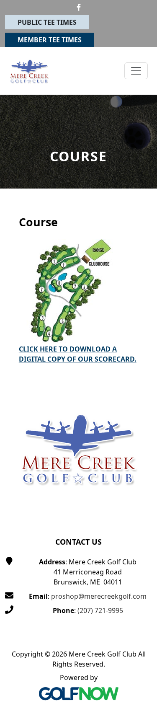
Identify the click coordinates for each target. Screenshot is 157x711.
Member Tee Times (50, 39)
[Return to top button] (141, 356)
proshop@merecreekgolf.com (99, 596)
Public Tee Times (47, 22)
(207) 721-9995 (100, 610)
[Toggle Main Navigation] (136, 70)
